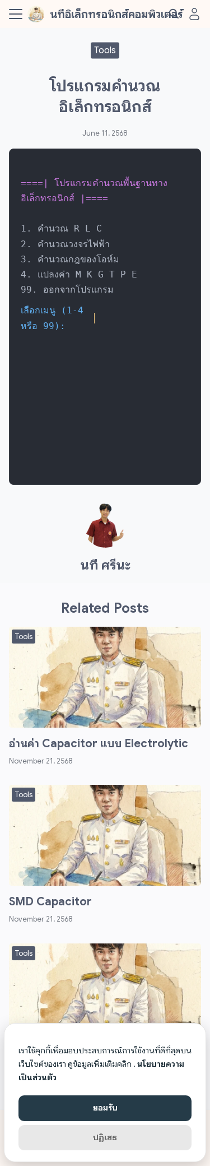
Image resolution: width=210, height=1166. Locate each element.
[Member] (194, 14)
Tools (105, 49)
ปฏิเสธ (105, 1137)
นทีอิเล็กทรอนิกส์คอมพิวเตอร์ (116, 14)
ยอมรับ (105, 1108)
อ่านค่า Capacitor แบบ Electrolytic (98, 744)
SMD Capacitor (50, 902)
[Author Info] (105, 544)
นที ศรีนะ (105, 565)
